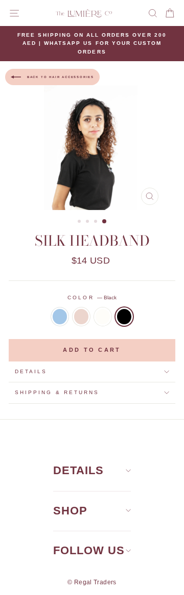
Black (124, 316)
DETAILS (78, 470)
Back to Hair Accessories (59, 77)
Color (91, 297)
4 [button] (104, 221)
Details (31, 371)
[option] (92, 43)
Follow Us (89, 550)
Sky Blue (59, 316)
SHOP (70, 510)
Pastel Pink (81, 316)
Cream (102, 316)
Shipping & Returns (57, 392)
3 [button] (96, 222)
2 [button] (88, 222)
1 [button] (80, 222)
